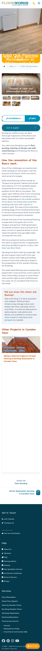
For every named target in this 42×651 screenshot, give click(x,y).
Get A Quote (9, 519)
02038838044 (14, 118)
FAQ (5, 557)
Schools (7, 626)
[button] (39, 3)
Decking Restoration (10, 617)
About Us (7, 549)
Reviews (7, 553)
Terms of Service (10, 577)
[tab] (7, 98)
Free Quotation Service (12, 569)
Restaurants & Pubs (11, 629)
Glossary (6, 565)
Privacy (6, 581)
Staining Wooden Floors (11, 605)
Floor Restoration (9, 597)
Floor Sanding (21, 483)
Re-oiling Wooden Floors (12, 609)
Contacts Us (9, 523)
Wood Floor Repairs (10, 601)
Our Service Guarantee (12, 573)
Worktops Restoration (10, 613)
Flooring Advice (9, 561)
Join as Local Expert (12, 533)
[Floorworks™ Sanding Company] (15, 3)
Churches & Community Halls (15, 632)
